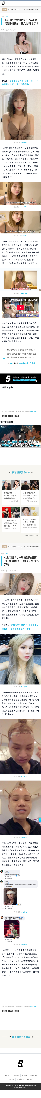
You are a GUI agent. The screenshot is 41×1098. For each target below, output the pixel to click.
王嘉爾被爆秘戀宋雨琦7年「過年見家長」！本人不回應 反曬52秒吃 (10, 523)
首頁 (2, 16)
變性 (4, 416)
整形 (16, 416)
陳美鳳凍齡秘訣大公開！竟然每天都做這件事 (10, 495)
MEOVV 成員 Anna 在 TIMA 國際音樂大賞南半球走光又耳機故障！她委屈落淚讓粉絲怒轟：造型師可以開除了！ (23, 9)
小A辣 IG (24, 142)
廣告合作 (25, 1075)
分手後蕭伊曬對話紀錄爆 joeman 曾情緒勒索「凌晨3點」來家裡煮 (30, 495)
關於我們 (8, 1075)
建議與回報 (33, 1075)
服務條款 (11, 1079)
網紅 (7, 16)
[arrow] (3, 3)
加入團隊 (29, 1079)
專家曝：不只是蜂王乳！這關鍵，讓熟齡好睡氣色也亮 (29, 522)
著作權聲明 (20, 1079)
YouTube (24, 207)
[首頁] (20, 1063)
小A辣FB (24, 687)
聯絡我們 (16, 1075)
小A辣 (11, 363)
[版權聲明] (33, 411)
